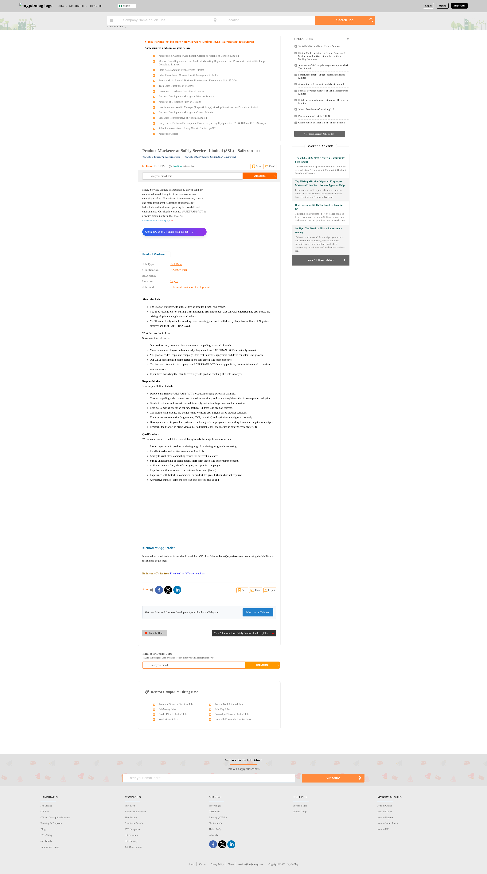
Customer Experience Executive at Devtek (181, 91)
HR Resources (132, 835)
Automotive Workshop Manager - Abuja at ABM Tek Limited (323, 67)
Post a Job (130, 805)
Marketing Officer (168, 133)
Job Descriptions (133, 846)
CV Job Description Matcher (55, 817)
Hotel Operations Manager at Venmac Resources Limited (323, 101)
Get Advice (76, 6)
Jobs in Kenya (384, 811)
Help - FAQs (215, 829)
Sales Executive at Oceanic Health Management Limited (189, 75)
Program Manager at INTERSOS (314, 116)
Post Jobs (96, 6)
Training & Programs (51, 823)
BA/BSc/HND (178, 269)
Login (428, 5)
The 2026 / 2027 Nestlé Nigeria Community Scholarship (320, 160)
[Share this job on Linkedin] (177, 590)
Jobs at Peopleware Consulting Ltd (316, 109)
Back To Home (156, 633)
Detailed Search (115, 27)
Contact (202, 864)
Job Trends (46, 841)
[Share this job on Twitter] (168, 590)
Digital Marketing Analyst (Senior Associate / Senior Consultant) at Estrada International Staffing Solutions (321, 56)
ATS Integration (133, 829)
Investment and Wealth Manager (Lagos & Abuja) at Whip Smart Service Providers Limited (208, 107)
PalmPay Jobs (222, 709)
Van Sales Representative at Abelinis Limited (183, 117)
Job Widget (215, 805)
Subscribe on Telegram (258, 612)
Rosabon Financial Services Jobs (176, 704)
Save (258, 166)
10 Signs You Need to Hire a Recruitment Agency (318, 230)
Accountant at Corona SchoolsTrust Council (321, 84)
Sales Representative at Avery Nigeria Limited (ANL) (187, 128)
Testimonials (215, 823)
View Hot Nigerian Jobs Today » (319, 133)
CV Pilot (45, 811)
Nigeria (126, 5)
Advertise (214, 835)
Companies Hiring (50, 846)
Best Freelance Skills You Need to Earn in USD (319, 207)
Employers (459, 5)
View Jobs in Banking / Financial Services (161, 157)
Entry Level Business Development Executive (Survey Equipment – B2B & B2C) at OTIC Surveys (212, 123)
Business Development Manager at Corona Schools (186, 112)
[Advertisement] (244, 214)
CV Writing (46, 835)
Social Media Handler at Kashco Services (319, 46)
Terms (231, 864)
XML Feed (214, 811)
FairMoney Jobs (167, 709)
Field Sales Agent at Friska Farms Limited (181, 69)
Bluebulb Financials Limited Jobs (233, 719)
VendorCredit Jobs (168, 719)
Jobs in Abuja (300, 811)
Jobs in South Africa (387, 823)
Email (272, 166)
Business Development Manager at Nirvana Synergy (187, 96)
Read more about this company (156, 220)
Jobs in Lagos (300, 805)
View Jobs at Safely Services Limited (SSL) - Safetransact (210, 157)
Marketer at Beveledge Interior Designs (180, 101)
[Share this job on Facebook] (159, 590)
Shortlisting (131, 817)
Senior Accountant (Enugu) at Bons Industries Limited (321, 76)
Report (271, 590)
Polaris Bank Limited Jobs (229, 704)
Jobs (61, 6)
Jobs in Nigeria (385, 817)
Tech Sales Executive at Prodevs (176, 85)
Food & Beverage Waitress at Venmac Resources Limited (323, 92)
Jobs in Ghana (384, 805)
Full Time (176, 264)
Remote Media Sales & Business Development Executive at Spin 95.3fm (198, 80)
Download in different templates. (188, 573)
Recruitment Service (135, 811)
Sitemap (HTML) (218, 817)
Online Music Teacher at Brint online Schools (321, 122)
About (192, 864)
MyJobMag (292, 864)
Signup (442, 5)
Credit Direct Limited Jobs (173, 714)
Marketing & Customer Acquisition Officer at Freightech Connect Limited (199, 55)
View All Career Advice (321, 260)
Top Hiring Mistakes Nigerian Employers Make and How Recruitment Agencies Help (320, 183)
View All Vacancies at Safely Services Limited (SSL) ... (242, 633)
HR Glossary (131, 841)
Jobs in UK (383, 829)
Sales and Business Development (190, 287)
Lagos (174, 281)
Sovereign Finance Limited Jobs (232, 714)
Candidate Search (134, 823)
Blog (43, 829)
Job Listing (46, 805)
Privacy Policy (217, 864)
